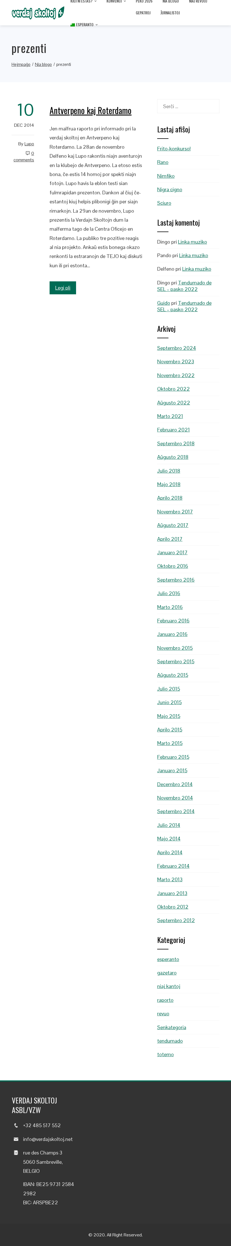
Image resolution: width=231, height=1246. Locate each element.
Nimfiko (166, 176)
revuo (163, 1013)
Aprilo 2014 (170, 852)
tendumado (170, 1041)
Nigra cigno (169, 189)
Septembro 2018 (176, 443)
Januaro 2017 (172, 552)
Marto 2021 (170, 416)
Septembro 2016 (176, 580)
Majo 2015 (168, 716)
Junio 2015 (169, 702)
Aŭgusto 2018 (172, 457)
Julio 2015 (168, 689)
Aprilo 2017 (170, 539)
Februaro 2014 (173, 866)
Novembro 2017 (175, 511)
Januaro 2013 (172, 893)
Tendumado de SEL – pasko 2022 (184, 285)
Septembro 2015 (175, 661)
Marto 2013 (170, 879)
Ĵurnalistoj (170, 12)
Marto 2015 (170, 743)
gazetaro (167, 972)
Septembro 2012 (176, 920)
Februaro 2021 (173, 429)
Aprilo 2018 (170, 498)
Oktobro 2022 (173, 389)
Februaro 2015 (173, 757)
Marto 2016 (170, 607)
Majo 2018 (169, 484)
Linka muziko (192, 242)
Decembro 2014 (175, 784)
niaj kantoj (168, 986)
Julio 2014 (168, 825)
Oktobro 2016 (172, 566)
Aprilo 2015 (169, 729)
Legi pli (62, 287)
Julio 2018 (168, 471)
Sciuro (164, 203)
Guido (163, 303)
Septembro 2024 (176, 348)
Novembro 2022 (176, 375)
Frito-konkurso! (174, 148)
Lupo (29, 144)
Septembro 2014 (176, 811)
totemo (165, 1054)
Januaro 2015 (172, 770)
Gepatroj (143, 12)
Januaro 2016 (172, 634)
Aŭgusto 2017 (172, 525)
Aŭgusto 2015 (172, 675)
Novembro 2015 (175, 648)
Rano (162, 162)
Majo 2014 (169, 838)
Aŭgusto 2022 (173, 402)
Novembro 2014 (175, 798)
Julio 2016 (168, 593)
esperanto (168, 959)
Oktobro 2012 (172, 907)
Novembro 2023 (175, 361)
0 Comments (24, 156)
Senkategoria (171, 1027)
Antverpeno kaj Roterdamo (91, 110)
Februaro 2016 (173, 620)
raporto (165, 1000)
